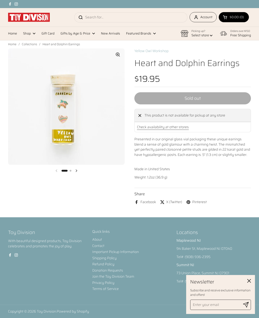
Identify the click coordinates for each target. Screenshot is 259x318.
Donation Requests (107, 270)
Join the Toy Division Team (113, 276)
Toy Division (46, 311)
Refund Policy (103, 264)
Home (12, 44)
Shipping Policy (104, 258)
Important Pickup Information (115, 251)
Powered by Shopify (73, 311)
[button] (234, 17)
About (97, 239)
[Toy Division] (29, 17)
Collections (29, 44)
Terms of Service (105, 288)
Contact (98, 245)
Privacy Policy (103, 282)
